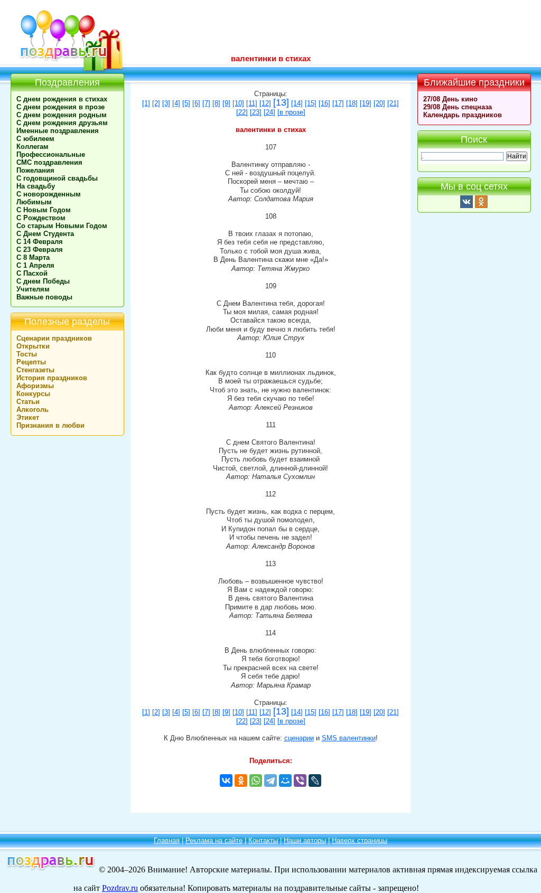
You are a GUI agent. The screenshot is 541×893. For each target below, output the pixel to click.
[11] (251, 103)
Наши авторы (305, 840)
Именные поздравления (57, 131)
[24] (269, 112)
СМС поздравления (49, 162)
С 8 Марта (33, 257)
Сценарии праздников (54, 338)
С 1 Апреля (35, 265)
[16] (324, 103)
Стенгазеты (35, 370)
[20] (379, 103)
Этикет (27, 417)
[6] (196, 103)
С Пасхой (32, 273)
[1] (146, 103)
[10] (238, 103)
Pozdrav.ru (120, 887)
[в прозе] (291, 112)
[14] (297, 103)
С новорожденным (48, 194)
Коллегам (32, 147)
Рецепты (31, 362)
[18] (352, 103)
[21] (393, 103)
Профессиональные (50, 154)
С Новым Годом (43, 210)
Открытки (33, 346)
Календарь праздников (462, 115)
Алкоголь (32, 409)
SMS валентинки (349, 738)
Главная (167, 840)
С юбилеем (35, 139)
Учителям (33, 289)
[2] (156, 103)
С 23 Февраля (39, 249)
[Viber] (300, 780)
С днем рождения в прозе (60, 107)
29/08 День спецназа (457, 107)
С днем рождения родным (61, 115)
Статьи (28, 402)
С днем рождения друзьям (62, 123)
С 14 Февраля (39, 242)
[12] (265, 103)
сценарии (299, 738)
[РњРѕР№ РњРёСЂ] (285, 780)
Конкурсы (33, 394)
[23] (256, 112)
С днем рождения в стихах (61, 99)
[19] (365, 103)
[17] (338, 103)
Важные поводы (44, 297)
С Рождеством (41, 218)
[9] (226, 103)
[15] (310, 103)
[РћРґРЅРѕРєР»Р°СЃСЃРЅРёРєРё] (241, 780)
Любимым (34, 202)
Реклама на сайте (213, 840)
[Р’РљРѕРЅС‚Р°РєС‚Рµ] (226, 780)
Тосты (26, 354)
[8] (216, 103)
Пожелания (35, 170)
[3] (166, 103)
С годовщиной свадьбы (57, 178)
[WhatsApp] (255, 780)
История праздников (51, 378)
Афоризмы (35, 386)
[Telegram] (270, 780)
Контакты (263, 840)
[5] (186, 103)
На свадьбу (35, 186)
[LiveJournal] (315, 780)
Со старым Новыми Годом (61, 226)
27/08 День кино (450, 99)
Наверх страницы (359, 840)
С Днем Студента (45, 234)
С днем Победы (43, 281)
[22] (242, 112)
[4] (176, 103)
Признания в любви (50, 425)
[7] (206, 103)
